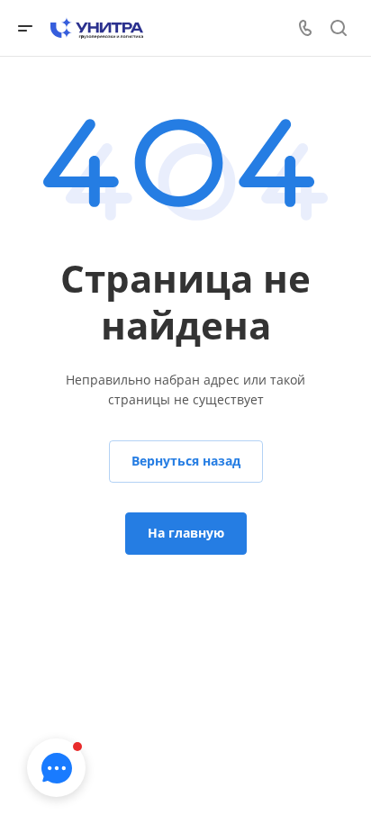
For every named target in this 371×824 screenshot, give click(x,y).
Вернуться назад (185, 460)
